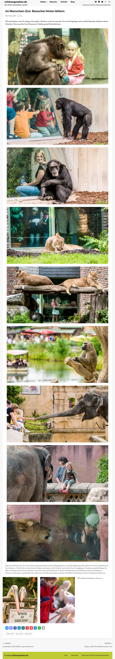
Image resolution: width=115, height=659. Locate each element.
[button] (7, 628)
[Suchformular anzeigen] (109, 2)
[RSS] (105, 1)
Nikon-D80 (28, 634)
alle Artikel (74, 655)
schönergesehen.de (19, 655)
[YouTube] (102, 1)
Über (66, 655)
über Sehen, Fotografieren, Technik (15, 4)
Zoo (20, 16)
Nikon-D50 (19, 634)
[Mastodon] (99, 1)
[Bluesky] (95, 1)
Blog (73, 2)
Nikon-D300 (10, 634)
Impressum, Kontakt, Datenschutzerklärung (97, 5)
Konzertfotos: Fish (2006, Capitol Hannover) (18, 645)
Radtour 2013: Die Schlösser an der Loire (98, 645)
